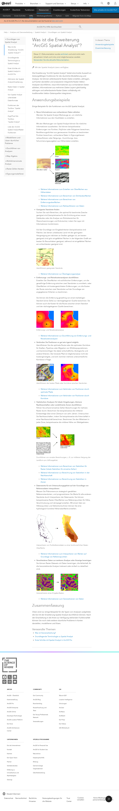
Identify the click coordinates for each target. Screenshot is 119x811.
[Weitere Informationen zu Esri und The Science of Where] (9, 665)
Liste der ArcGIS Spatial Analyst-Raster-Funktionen (16, 130)
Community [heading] (37, 689)
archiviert (64, 54)
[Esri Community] (4, 682)
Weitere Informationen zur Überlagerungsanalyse (60, 274)
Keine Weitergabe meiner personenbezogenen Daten (103, 799)
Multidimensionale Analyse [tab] (13, 162)
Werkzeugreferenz (44, 16)
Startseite (7, 16)
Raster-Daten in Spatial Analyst (16, 88)
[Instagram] (10, 682)
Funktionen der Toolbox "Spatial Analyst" (14, 108)
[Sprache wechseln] (108, 3)
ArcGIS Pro (7, 10)
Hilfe (31, 16)
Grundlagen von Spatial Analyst (60, 32)
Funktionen (29, 10)
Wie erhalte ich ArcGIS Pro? (105, 10)
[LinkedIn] (15, 677)
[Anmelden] (115, 3)
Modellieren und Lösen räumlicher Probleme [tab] (12, 140)
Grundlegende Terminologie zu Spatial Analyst (14, 60)
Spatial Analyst (40, 32)
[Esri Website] (6, 3)
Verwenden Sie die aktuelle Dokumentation (51, 60)
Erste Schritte (19, 16)
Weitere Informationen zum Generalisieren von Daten (62, 599)
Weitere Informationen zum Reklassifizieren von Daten (62, 206)
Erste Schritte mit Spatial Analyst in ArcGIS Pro (14, 71)
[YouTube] (15, 682)
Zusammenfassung (103, 48)
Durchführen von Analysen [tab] (12, 149)
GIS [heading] (60, 689)
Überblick (16, 10)
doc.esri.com (57, 21)
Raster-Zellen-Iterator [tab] (15, 169)
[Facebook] (4, 677)
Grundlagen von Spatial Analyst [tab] (12, 40)
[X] (10, 677)
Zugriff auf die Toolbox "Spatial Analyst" (14, 119)
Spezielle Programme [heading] (41, 739)
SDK (67, 16)
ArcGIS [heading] (9, 689)
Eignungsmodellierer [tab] (15, 174)
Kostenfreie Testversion (80, 10)
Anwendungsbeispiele (104, 44)
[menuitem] (15, 696)
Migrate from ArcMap (82, 16)
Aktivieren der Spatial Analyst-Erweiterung (16, 80)
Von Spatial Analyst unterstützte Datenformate (15, 98)
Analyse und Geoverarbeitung (21, 32)
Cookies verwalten (80, 799)
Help (6, 32)
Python (59, 16)
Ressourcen (44, 10)
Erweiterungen (59, 10)
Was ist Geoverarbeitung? (45, 633)
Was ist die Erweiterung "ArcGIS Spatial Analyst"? (15, 50)
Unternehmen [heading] (12, 739)
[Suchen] (102, 3)
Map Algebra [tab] (12, 156)
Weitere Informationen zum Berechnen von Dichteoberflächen (66, 196)
